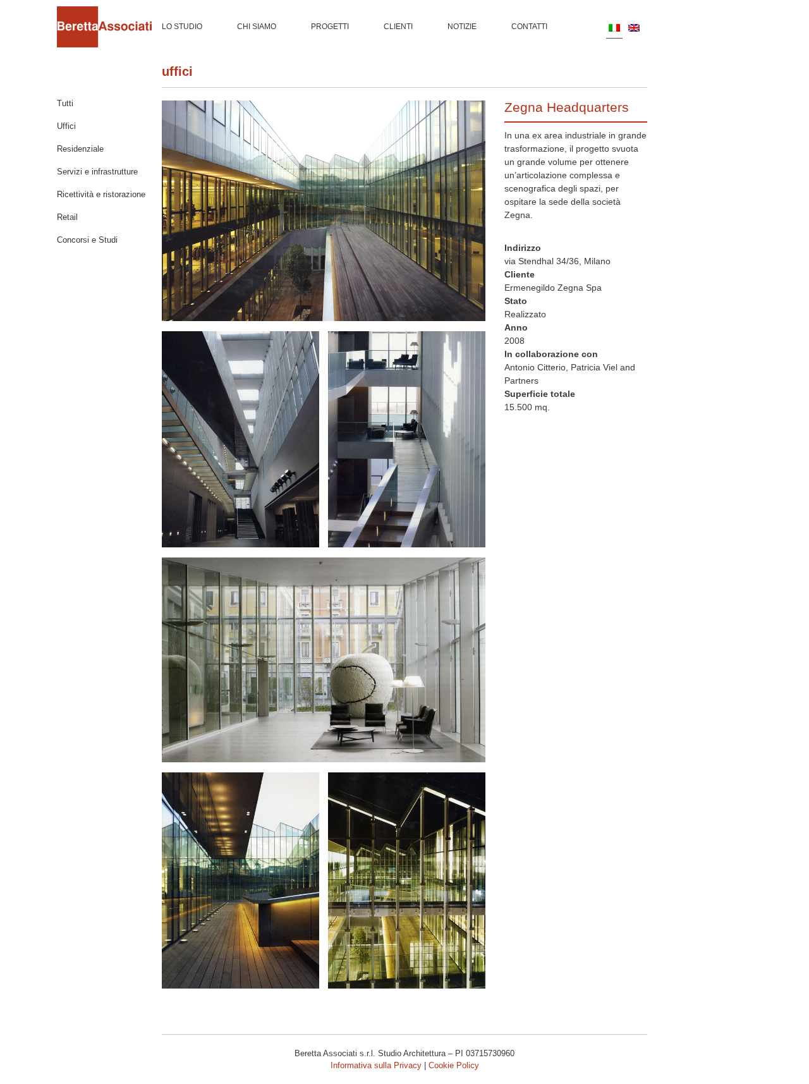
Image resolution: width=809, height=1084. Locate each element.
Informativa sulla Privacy (376, 1065)
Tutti (65, 103)
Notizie (462, 26)
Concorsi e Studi (87, 240)
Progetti (330, 26)
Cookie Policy (454, 1065)
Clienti (398, 26)
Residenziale (80, 149)
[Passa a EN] (634, 27)
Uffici (177, 71)
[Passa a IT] (614, 27)
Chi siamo (256, 26)
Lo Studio (182, 26)
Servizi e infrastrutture (97, 171)
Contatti (529, 26)
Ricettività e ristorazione (101, 194)
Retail (67, 217)
